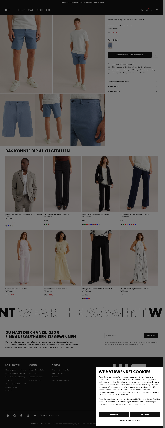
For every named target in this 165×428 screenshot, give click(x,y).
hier (145, 404)
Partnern (146, 390)
